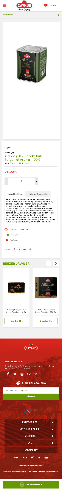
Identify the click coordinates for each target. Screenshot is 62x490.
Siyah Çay (9, 153)
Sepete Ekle (34, 484)
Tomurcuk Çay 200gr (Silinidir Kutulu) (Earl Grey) (45, 311)
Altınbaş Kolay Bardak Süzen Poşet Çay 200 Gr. (16, 311)
